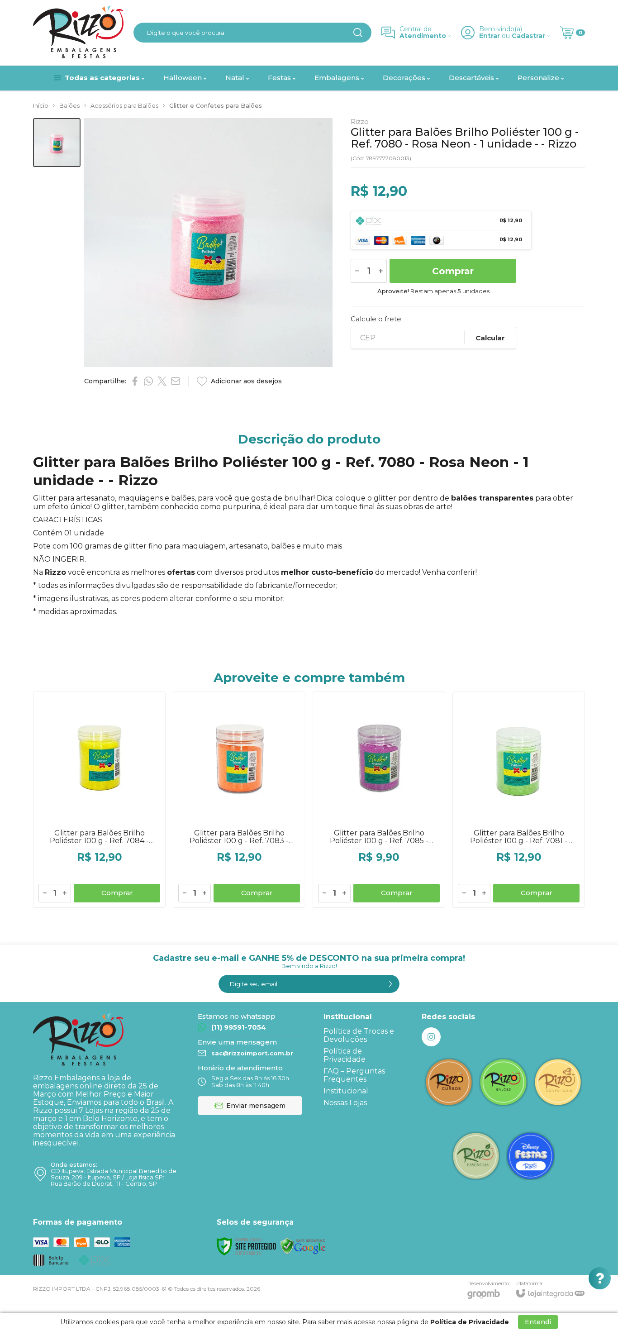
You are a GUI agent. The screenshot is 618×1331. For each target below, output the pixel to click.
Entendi (538, 1322)
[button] (57, 142)
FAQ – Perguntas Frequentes (354, 1075)
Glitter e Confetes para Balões (215, 105)
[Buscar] (358, 33)
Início (40, 105)
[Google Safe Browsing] (303, 1245)
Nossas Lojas (345, 1102)
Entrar (489, 36)
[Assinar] (390, 984)
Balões (69, 105)
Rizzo (360, 121)
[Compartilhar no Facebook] (134, 381)
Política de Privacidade (344, 1055)
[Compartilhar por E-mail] (175, 381)
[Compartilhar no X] (161, 381)
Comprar (453, 271)
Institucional (345, 1091)
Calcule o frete (376, 318)
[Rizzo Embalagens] (78, 32)
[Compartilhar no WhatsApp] (148, 381)
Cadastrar (528, 36)
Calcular (490, 338)
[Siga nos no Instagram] (431, 1036)
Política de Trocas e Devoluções (358, 1035)
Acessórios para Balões (124, 105)
